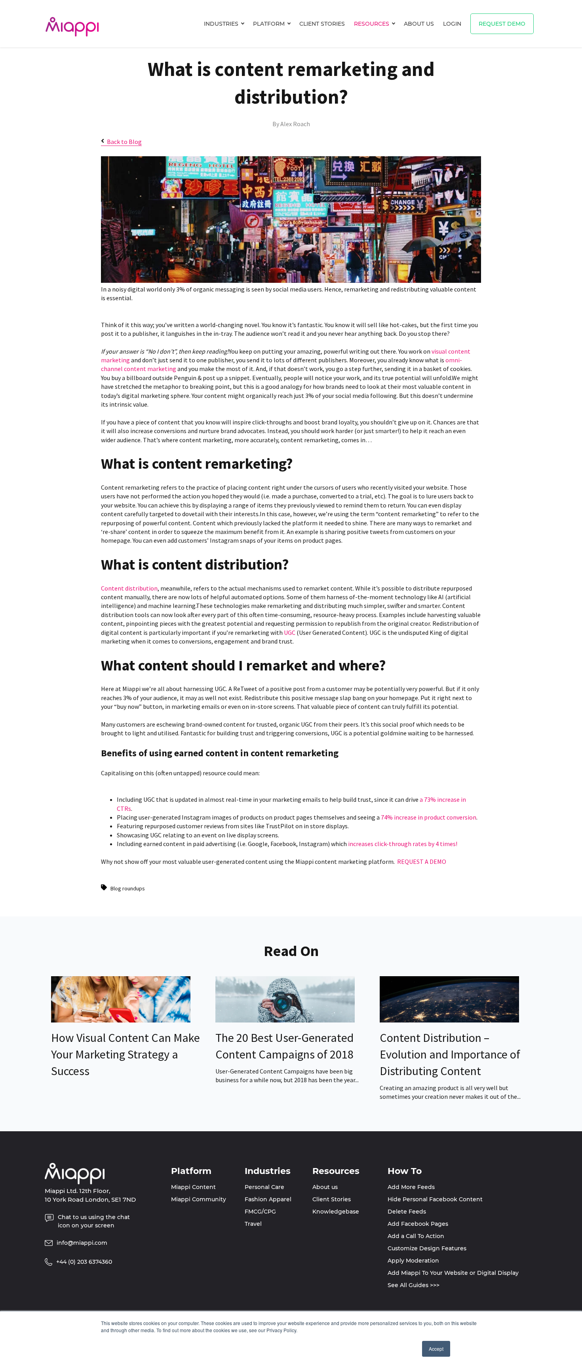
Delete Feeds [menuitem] (407, 1211)
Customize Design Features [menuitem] (427, 1248)
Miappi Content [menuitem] (193, 1187)
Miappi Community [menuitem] (198, 1199)
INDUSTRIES (221, 23)
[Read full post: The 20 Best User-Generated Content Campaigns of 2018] (285, 1020)
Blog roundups (127, 888)
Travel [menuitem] (253, 1223)
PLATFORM (269, 23)
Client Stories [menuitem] (331, 1199)
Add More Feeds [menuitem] (411, 1187)
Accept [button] (436, 1348)
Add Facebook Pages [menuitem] (418, 1223)
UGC (289, 632)
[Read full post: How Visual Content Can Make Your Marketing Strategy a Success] (120, 1020)
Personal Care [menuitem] (264, 1187)
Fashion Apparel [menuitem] (268, 1199)
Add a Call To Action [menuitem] (416, 1236)
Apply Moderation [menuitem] (413, 1260)
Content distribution (129, 588)
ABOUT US (419, 23)
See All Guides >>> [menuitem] (413, 1285)
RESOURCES (371, 23)
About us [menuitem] (325, 1187)
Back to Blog (124, 142)
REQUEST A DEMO (421, 861)
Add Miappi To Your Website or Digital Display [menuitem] (453, 1272)
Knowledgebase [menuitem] (335, 1211)
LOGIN (452, 23)
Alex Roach (295, 124)
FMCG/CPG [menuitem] (260, 1211)
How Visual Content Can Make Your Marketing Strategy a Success (125, 1054)
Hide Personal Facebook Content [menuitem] (435, 1199)
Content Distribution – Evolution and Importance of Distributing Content (450, 1054)
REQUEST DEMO (502, 23)
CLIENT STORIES (322, 23)
